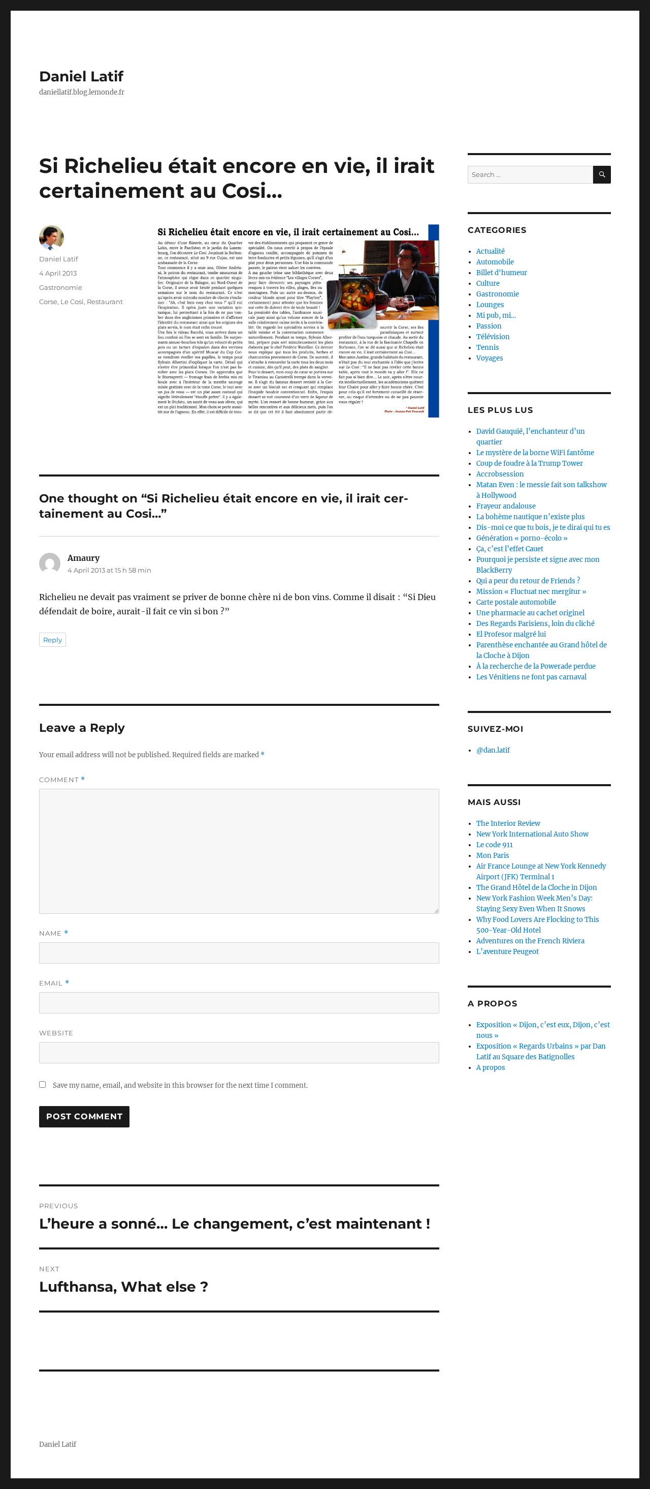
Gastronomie (60, 287)
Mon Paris (492, 855)
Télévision (493, 337)
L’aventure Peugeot (507, 951)
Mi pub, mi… (496, 315)
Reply (52, 640)
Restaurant (105, 301)
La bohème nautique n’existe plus (530, 517)
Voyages (489, 358)
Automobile (495, 262)
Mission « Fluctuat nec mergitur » (531, 591)
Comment (62, 780)
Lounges (490, 305)
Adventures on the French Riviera (530, 941)
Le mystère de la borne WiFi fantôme (535, 453)
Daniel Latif (81, 76)
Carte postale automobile (516, 602)
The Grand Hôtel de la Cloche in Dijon (536, 887)
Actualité (490, 251)
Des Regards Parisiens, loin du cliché (535, 623)
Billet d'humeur (501, 273)
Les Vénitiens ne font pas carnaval (531, 677)
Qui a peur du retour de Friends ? (528, 581)
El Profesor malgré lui (511, 634)
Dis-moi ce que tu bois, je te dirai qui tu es (543, 527)
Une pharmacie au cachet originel (530, 613)
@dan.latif (493, 750)
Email (54, 983)
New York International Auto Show (532, 834)
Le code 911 (494, 845)
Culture (488, 283)
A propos (490, 1067)
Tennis (487, 347)
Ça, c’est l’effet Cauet (509, 549)
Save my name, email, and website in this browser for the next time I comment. (180, 1085)
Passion (489, 326)
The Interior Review (508, 823)
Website (56, 1033)
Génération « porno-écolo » (522, 538)
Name (54, 933)
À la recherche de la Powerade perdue (536, 666)
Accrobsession (500, 474)
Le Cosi (72, 301)
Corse (48, 301)
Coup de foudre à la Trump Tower (529, 463)
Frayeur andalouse (506, 506)
